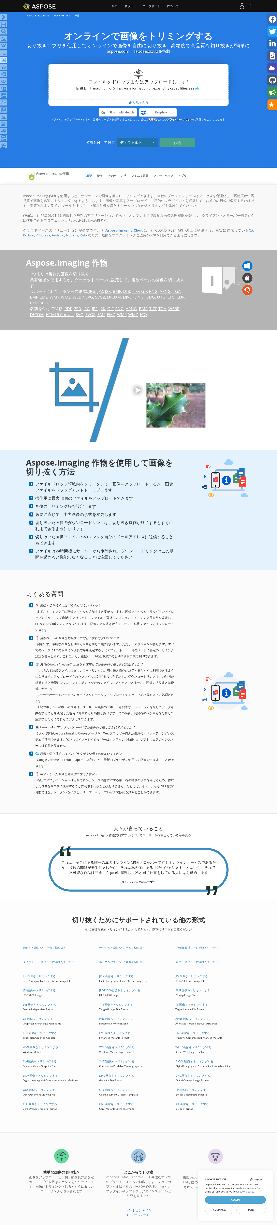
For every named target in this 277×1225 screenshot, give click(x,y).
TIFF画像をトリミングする (116, 1004)
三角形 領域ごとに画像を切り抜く (197, 948)
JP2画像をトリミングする (191, 976)
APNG (165, 291)
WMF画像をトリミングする (40, 1047)
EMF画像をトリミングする (116, 1033)
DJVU (127, 297)
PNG (153, 291)
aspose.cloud (145, 51)
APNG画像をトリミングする (193, 1019)
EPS (170, 297)
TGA (177, 291)
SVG (89, 297)
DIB (126, 291)
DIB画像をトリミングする (39, 1004)
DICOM (114, 297)
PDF (68, 308)
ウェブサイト (151, 6)
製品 (114, 6)
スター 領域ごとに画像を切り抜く (197, 962)
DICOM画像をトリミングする (194, 1061)
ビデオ (111, 176)
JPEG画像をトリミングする (116, 976)
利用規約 (153, 119)
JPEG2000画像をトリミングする (119, 990)
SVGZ (100, 297)
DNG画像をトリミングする (192, 1075)
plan (198, 88)
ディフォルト (131, 142)
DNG (139, 297)
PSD (77, 308)
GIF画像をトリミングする (39, 1019)
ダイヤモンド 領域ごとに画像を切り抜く (49, 962)
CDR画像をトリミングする (40, 1104)
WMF (54, 297)
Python (28, 235)
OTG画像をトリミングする (116, 1090)
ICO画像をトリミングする (192, 1104)
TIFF (135, 291)
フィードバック (163, 176)
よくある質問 (139, 176)
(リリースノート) (138, 1215)
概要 (89, 176)
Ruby (84, 235)
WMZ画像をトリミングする (116, 1047)
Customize (219, 1210)
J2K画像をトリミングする (39, 990)
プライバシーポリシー (180, 119)
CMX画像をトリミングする (116, 1104)
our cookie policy (244, 1191)
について (172, 6)
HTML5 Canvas (60, 314)
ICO (44, 303)
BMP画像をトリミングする (192, 990)
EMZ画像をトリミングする (192, 1033)
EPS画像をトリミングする (192, 1090)
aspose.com (118, 51)
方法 (124, 176)
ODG (150, 297)
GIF (144, 291)
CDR (180, 297)
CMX (34, 303)
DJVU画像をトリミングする (116, 1075)
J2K (108, 291)
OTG (161, 297)
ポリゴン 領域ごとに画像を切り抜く (122, 962)
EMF (34, 297)
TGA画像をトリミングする (40, 1033)
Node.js (72, 235)
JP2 (100, 291)
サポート (130, 6)
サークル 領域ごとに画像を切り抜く (122, 948)
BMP (117, 291)
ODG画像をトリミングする (40, 1090)
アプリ (182, 176)
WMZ (66, 297)
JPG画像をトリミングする (39, 976)
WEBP (78, 297)
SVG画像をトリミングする (40, 1061)
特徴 (100, 176)
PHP (39, 235)
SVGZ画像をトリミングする (116, 1061)
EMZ (44, 297)
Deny (251, 1210)
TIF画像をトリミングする (191, 1004)
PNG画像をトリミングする (116, 1019)
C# (251, 230)
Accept (235, 1200)
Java (47, 235)
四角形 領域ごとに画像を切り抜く (44, 948)
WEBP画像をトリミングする (193, 1047)
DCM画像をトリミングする (40, 1075)
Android (58, 235)
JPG (92, 291)
